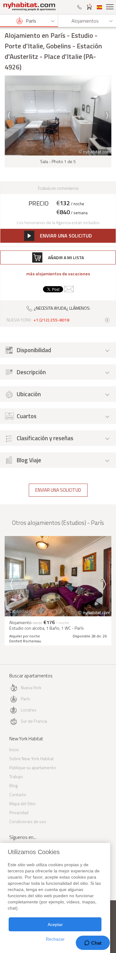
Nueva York (31, 687)
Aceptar (55, 924)
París (25, 698)
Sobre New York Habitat (31, 758)
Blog (13, 785)
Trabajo (16, 776)
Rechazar (55, 939)
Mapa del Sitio (22, 803)
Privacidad (18, 812)
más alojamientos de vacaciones (58, 274)
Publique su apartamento (32, 767)
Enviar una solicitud (58, 490)
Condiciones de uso (27, 821)
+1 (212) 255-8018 (51, 320)
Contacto (17, 794)
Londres (29, 710)
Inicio (14, 749)
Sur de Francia (34, 721)
